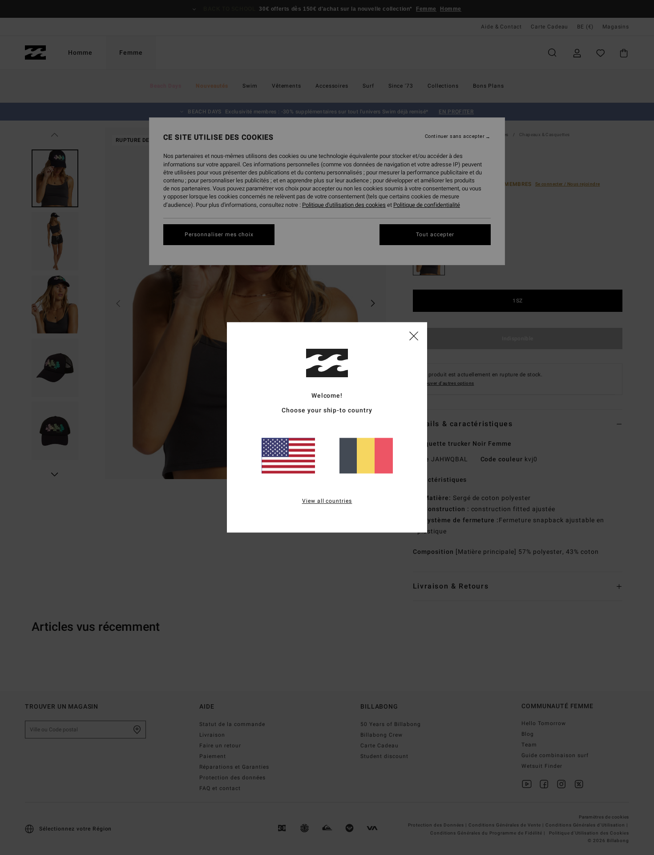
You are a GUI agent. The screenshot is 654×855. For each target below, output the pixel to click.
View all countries (327, 501)
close (413, 335)
